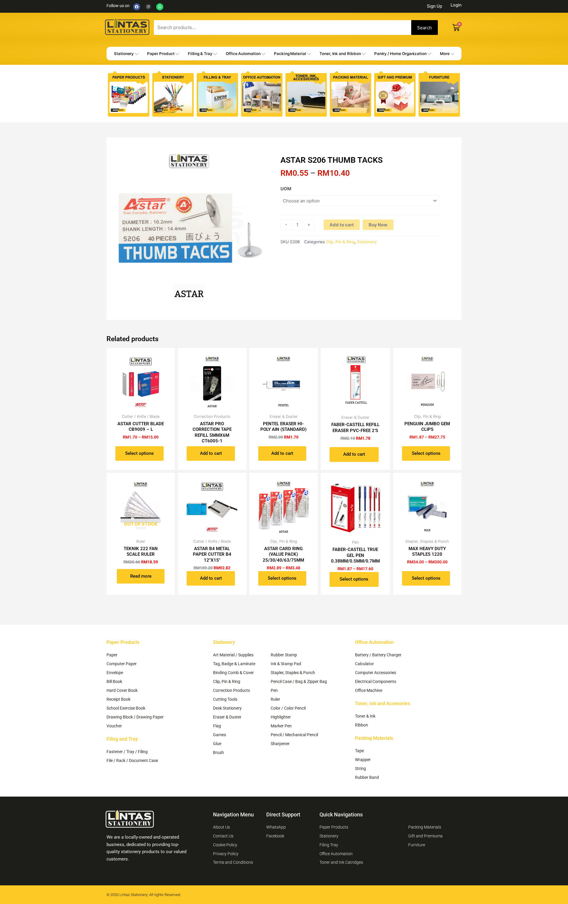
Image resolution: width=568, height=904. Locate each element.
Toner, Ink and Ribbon (340, 53)
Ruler (275, 699)
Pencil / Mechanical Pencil (294, 734)
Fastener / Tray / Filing (127, 751)
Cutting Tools (225, 699)
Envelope (114, 672)
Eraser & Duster (227, 717)
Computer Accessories (375, 672)
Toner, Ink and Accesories (382, 703)
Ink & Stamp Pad (286, 663)
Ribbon (361, 725)
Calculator (364, 663)
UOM (285, 188)
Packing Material (290, 53)
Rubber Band (367, 777)
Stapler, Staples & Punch (293, 672)
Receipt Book (118, 699)
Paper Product (160, 53)
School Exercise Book (125, 708)
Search (424, 27)
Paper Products (122, 642)
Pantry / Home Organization (400, 53)
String (360, 768)
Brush (218, 752)
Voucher (114, 725)
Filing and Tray (122, 739)
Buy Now (378, 225)
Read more (140, 576)
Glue (217, 743)
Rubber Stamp (284, 654)
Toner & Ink (365, 716)
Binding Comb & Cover (233, 672)
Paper (111, 654)
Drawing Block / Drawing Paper (135, 717)
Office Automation (243, 53)
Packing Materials (374, 738)
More (445, 53)
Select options (139, 453)
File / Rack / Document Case (132, 760)
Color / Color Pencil (288, 708)
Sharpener (280, 743)
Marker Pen (281, 725)
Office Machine (368, 690)
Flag (217, 725)
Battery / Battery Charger (378, 654)
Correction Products (231, 690)
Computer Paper (121, 663)
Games (219, 734)
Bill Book (114, 681)
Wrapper (363, 759)
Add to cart (342, 225)
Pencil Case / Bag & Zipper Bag (299, 681)
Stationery (124, 53)
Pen (274, 690)
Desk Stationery (227, 708)
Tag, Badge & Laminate (234, 663)
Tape (359, 750)
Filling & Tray (200, 53)
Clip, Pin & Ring (340, 241)
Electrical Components (375, 681)
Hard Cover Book (122, 690)
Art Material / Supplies (233, 654)
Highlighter (281, 717)
